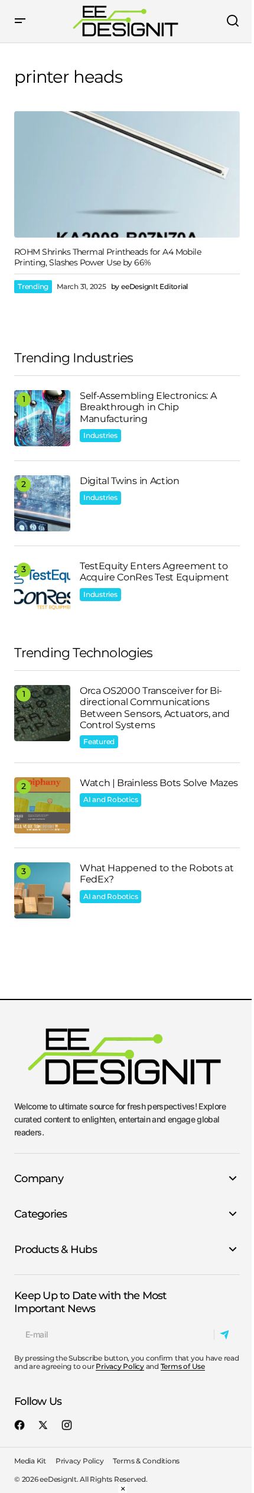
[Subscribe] (226, 1334)
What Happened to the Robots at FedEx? (156, 873)
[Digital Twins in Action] (42, 503)
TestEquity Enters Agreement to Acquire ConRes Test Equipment (154, 571)
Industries (100, 435)
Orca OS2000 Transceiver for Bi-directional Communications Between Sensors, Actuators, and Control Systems (155, 708)
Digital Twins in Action (130, 480)
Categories (40, 1214)
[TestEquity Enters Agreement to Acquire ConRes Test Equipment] (42, 588)
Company (38, 1178)
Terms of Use (183, 1366)
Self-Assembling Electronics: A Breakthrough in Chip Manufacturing (148, 407)
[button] (20, 21)
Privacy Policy (120, 1366)
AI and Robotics (110, 799)
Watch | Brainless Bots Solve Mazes (159, 782)
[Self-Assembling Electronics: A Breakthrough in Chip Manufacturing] (42, 418)
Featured (99, 741)
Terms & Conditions (146, 1460)
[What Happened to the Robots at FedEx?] (42, 890)
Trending (33, 286)
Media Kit (30, 1460)
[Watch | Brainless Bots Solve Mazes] (42, 805)
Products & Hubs (55, 1249)
